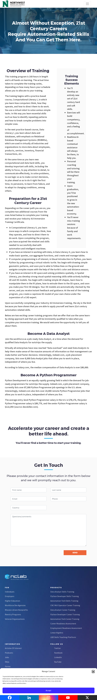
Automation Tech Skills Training (64, 601)
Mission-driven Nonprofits (16, 610)
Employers (9, 596)
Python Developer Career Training (65, 614)
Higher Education (12, 601)
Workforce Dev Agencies (15, 605)
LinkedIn (58, 657)
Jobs (7, 657)
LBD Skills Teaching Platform (63, 637)
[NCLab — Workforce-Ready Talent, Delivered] (16, 4)
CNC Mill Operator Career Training (65, 605)
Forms (7, 666)
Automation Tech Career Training (64, 619)
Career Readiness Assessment (63, 623)
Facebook (58, 652)
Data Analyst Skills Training (62, 591)
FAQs (7, 662)
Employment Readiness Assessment (66, 628)
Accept (48, 690)
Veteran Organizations (15, 619)
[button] (93, 671)
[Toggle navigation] (87, 3)
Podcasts (9, 652)
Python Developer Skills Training (64, 596)
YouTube (57, 662)
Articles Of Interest (13, 648)
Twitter (57, 648)
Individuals (9, 591)
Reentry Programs (13, 614)
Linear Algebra (56, 632)
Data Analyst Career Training (62, 610)
